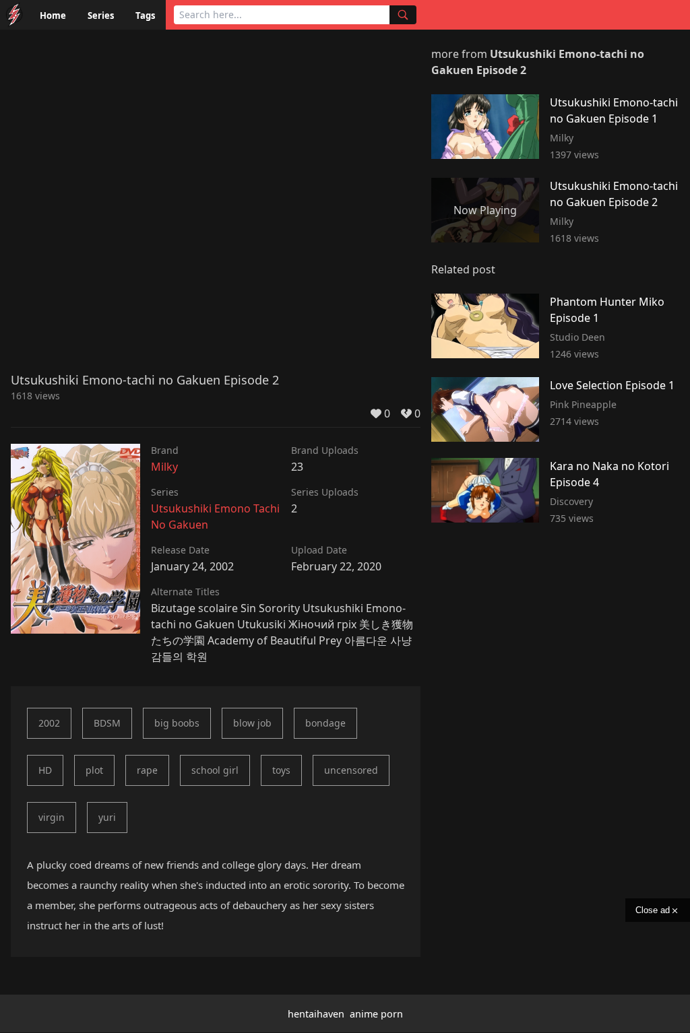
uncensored (351, 770)
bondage (325, 723)
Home (53, 15)
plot (94, 770)
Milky (164, 466)
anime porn (376, 1013)
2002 (49, 723)
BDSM (107, 723)
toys (281, 770)
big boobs (176, 723)
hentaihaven (316, 1013)
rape (147, 770)
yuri (107, 817)
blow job (252, 723)
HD (45, 770)
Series (101, 15)
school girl (215, 770)
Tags (145, 15)
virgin (51, 817)
